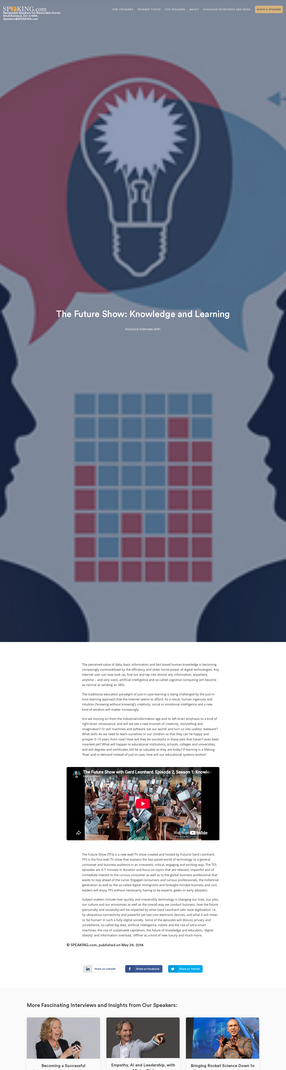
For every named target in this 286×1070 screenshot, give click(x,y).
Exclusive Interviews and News (227, 9)
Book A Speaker (269, 9)
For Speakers (175, 9)
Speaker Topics (149, 9)
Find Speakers (122, 9)
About (194, 9)
